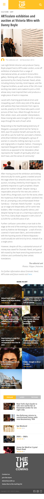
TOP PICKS (34, 397)
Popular (10, 397)
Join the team (7, 477)
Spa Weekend (22, 426)
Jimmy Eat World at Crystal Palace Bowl (27, 448)
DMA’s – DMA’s (22, 437)
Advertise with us (8, 481)
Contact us (6, 474)
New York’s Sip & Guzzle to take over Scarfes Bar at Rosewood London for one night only (27, 407)
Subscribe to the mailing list (12, 484)
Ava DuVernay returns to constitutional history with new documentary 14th (27, 417)
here (30, 274)
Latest (22, 397)
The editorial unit (12, 60)
